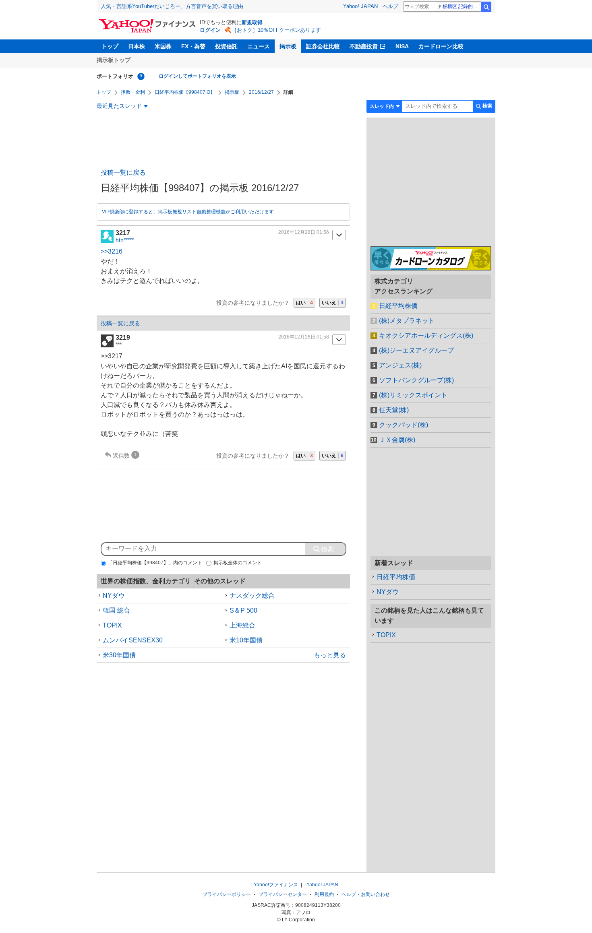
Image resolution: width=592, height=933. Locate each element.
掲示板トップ (113, 60)
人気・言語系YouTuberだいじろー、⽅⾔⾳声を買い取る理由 (172, 6)
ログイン (210, 30)
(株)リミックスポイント (413, 395)
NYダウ (114, 595)
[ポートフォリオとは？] (141, 76)
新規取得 (252, 22)
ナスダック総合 (252, 595)
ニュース (258, 46)
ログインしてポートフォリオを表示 (197, 76)
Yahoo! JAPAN (360, 6)
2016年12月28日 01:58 (303, 337)
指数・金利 (133, 92)
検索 (486, 7)
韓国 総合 (116, 610)
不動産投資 (364, 46)
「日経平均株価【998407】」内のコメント (155, 563)
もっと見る (330, 655)
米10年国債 (246, 640)
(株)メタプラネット (407, 320)
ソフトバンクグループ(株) (416, 380)
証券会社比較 (323, 46)
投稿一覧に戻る (123, 172)
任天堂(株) (394, 410)
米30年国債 (119, 655)
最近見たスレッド (119, 106)
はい (304, 302)
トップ (109, 46)
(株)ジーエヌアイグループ (416, 350)
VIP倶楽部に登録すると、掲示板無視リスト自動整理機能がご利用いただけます (188, 212)
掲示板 (287, 46)
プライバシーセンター (283, 894)
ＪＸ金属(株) (397, 439)
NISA (402, 46)
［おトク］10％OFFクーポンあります (276, 30)
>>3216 (111, 251)
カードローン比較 (441, 46)
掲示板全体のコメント (237, 563)
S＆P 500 (243, 610)
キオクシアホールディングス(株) (426, 335)
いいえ (333, 302)
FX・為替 (193, 46)
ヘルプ (390, 6)
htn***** (125, 240)
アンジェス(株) (400, 365)
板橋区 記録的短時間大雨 (461, 6)
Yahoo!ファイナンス (276, 885)
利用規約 (324, 894)
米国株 (163, 46)
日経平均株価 (398, 305)
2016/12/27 (261, 92)
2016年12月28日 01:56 (303, 232)
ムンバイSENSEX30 (133, 640)
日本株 (136, 46)
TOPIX (112, 625)
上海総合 (242, 625)
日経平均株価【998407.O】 (185, 92)
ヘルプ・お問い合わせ (366, 894)
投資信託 (226, 46)
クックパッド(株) (403, 424)
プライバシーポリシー (227, 894)
